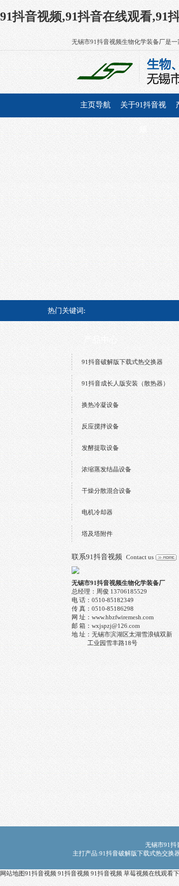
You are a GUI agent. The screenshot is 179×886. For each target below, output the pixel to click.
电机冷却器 (97, 512)
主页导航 (95, 105)
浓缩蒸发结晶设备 (106, 469)
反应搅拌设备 (100, 426)
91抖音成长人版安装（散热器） (125, 383)
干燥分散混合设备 (106, 490)
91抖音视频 (40, 873)
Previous (16, 220)
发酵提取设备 (100, 447)
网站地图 (12, 873)
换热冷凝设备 (100, 404)
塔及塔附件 (97, 533)
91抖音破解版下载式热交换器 (122, 361)
